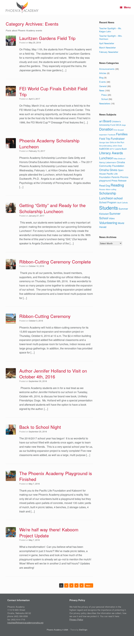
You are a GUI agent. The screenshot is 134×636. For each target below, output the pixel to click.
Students (108, 207)
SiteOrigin (83, 629)
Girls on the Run (117, 142)
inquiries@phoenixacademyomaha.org (25, 622)
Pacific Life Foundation (108, 175)
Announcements (107, 68)
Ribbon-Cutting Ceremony (45, 316)
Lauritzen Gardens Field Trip (47, 38)
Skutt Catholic (122, 202)
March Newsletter (107, 47)
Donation (106, 129)
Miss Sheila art (119, 158)
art (101, 121)
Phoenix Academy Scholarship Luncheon (49, 143)
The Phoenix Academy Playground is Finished (55, 476)
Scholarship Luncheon (107, 195)
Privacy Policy (76, 619)
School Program (108, 202)
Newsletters (104, 103)
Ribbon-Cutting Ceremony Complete (55, 261)
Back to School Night (40, 427)
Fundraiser (118, 138)
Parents (115, 177)
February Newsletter (108, 51)
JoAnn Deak (117, 145)
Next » (89, 585)
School (104, 99)
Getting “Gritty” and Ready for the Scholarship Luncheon (52, 208)
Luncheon (106, 158)
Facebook (111, 134)
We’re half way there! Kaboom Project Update (48, 532)
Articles (102, 73)
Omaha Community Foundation (112, 164)
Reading (117, 184)
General (103, 86)
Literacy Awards (111, 152)
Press (104, 94)
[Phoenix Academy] (22, 7)
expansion (103, 134)
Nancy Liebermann (107, 162)
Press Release (118, 180)
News (101, 90)
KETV (112, 149)
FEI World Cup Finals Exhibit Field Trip (53, 91)
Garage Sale (104, 142)
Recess (102, 189)
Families (122, 134)
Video (112, 218)
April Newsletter (106, 43)
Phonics (124, 177)
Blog (101, 77)
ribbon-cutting (111, 189)
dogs (124, 125)
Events (102, 81)
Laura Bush (121, 148)
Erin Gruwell (119, 130)
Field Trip (104, 139)
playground (105, 180)
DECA (118, 124)
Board (107, 121)
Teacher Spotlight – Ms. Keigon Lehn (110, 30)
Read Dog (104, 185)
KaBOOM (104, 148)
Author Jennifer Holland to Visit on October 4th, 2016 (53, 373)
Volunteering (108, 222)
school (118, 198)
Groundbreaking (105, 145)
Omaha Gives (108, 170)
